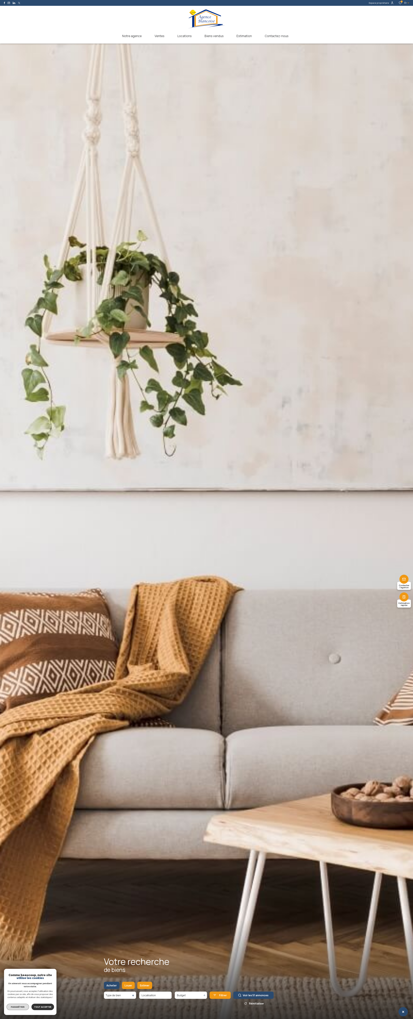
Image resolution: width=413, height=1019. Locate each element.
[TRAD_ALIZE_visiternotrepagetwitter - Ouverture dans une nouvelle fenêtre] (19, 3)
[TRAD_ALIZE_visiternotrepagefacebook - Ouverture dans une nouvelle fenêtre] (4, 3)
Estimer (145, 985)
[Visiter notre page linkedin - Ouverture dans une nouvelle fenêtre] (14, 3)
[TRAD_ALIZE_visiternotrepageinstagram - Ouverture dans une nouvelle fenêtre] (9, 3)
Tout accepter (42, 1006)
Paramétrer (18, 1006)
